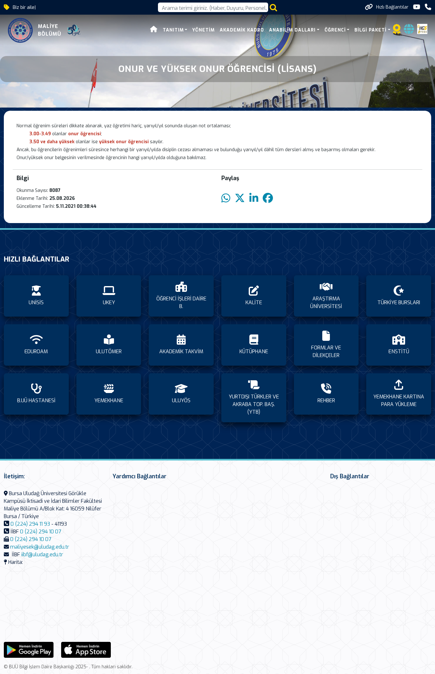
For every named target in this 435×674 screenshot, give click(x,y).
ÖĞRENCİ (335, 30)
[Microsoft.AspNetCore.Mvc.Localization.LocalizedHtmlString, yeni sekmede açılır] (28, 649)
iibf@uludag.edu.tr (42, 554)
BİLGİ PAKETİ (370, 30)
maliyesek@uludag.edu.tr (39, 547)
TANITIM (173, 30)
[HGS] (422, 28)
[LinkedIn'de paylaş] (253, 198)
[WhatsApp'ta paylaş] (225, 198)
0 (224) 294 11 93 (30, 524)
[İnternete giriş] (409, 31)
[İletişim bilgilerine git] (428, 7)
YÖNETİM (203, 30)
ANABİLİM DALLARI (292, 30)
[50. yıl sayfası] (74, 30)
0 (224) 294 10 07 (40, 531)
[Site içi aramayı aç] (273, 7)
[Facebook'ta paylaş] (268, 198)
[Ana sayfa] (153, 30)
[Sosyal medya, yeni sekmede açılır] (416, 7)
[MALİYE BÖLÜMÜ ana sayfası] (20, 30)
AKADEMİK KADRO (242, 30)
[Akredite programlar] (397, 31)
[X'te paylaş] (240, 198)
